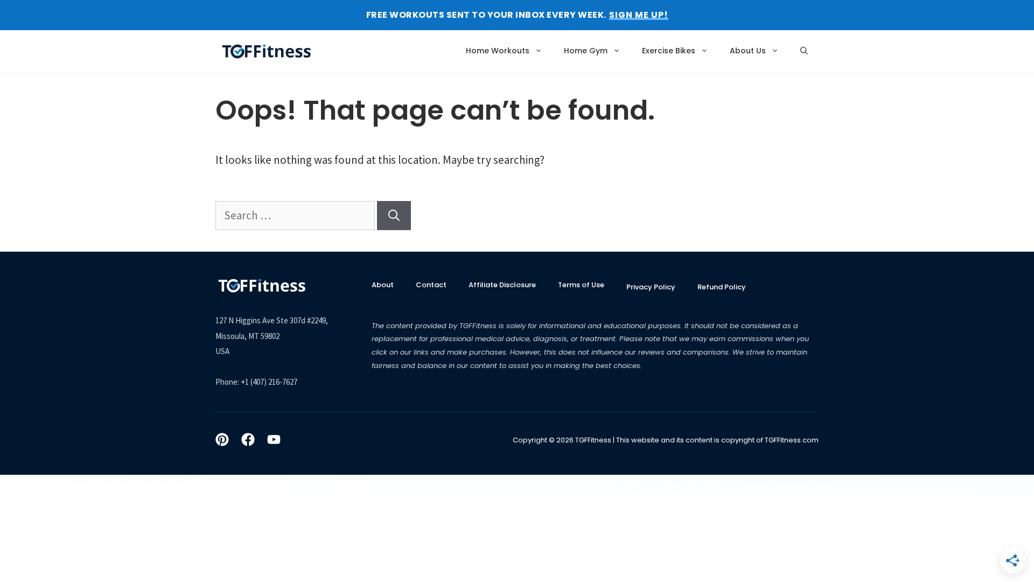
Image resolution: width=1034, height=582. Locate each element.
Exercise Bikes (668, 50)
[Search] (394, 215)
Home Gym (585, 50)
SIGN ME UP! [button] (638, 15)
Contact (431, 285)
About (383, 285)
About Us (748, 50)
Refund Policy (721, 287)
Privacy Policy (650, 287)
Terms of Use (581, 285)
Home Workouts (497, 50)
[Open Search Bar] (804, 51)
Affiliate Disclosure (502, 285)
